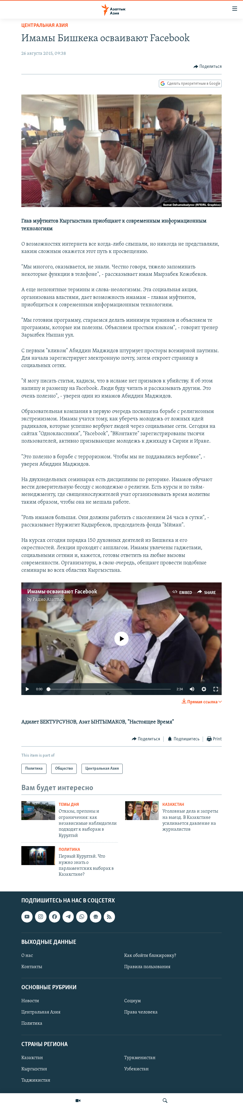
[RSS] (109, 916)
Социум (132, 1001)
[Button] (208, 67)
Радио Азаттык (48, 599)
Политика (69, 850)
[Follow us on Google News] (95, 916)
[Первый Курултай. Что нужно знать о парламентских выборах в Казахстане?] (38, 855)
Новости (30, 1001)
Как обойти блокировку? (150, 955)
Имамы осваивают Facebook (62, 592)
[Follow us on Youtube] (27, 916)
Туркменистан (140, 1058)
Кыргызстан (34, 1069)
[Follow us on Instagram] (40, 916)
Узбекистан (136, 1069)
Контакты (31, 967)
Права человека (141, 1012)
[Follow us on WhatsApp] (81, 916)
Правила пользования (147, 967)
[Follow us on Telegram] (68, 916)
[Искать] (165, 1100)
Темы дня (69, 805)
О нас (27, 955)
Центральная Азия (44, 25)
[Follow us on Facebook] (54, 916)
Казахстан (173, 805)
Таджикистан (35, 1080)
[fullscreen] (216, 689)
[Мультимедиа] (78, 1100)
